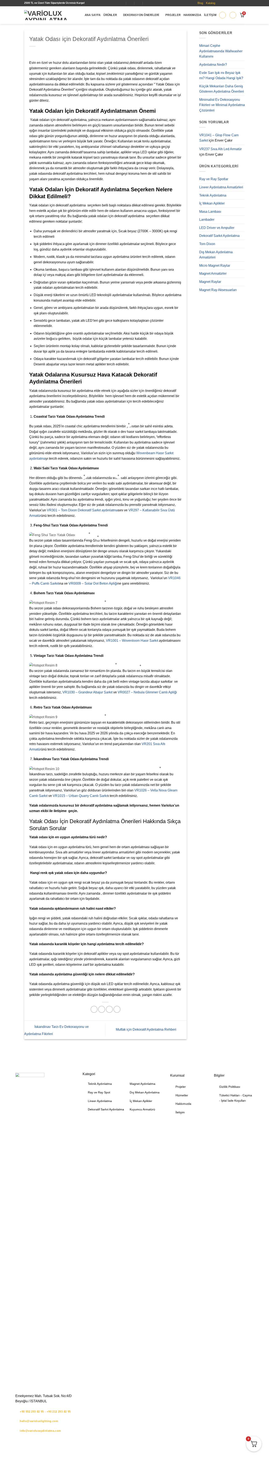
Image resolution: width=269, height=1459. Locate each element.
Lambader (206, 219)
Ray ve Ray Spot (99, 1092)
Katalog (210, 3)
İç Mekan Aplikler (212, 203)
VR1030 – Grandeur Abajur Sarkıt (87, 692)
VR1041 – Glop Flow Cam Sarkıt (219, 137)
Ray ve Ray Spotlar (213, 179)
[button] (222, 15)
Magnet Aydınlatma (142, 1083)
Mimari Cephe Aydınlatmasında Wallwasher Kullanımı (221, 51)
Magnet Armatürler (213, 273)
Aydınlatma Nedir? (213, 64)
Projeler (173, 15)
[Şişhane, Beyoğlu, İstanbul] (122, 3)
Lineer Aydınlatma (100, 1101)
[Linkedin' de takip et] (237, 3)
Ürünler (110, 15)
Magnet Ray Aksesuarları (218, 290)
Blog (200, 3)
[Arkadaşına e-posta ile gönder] (109, 1009)
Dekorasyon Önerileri (141, 15)
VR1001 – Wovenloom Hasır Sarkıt (132, 640)
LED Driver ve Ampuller (216, 228)
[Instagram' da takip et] (223, 3)
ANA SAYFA (92, 15)
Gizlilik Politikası (229, 1086)
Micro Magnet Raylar (214, 265)
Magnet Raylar (210, 281)
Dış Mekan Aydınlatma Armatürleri (216, 254)
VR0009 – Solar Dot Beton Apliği (93, 583)
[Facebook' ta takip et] (219, 3)
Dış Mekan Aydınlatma (145, 1092)
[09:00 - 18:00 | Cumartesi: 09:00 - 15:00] (138, 3)
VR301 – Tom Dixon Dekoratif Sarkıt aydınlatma (82, 510)
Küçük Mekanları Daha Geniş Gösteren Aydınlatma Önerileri (221, 88)
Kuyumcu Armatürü (142, 1109)
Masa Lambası (210, 211)
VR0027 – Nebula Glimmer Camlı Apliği (147, 692)
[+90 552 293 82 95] (147, 3)
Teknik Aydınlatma (212, 195)
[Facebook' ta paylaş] (94, 1009)
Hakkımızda (192, 15)
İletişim (210, 15)
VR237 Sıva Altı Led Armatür (220, 149)
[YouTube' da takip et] (242, 3)
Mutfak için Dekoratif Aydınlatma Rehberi (146, 1029)
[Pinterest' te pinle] (116, 1009)
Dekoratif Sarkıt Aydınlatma (219, 235)
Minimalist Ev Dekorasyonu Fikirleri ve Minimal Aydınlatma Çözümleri (222, 105)
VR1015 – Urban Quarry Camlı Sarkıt (80, 796)
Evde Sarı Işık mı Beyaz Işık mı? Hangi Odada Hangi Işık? (221, 75)
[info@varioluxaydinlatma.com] (130, 3)
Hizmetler (181, 1095)
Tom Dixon (207, 244)
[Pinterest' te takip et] (233, 3)
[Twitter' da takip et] (228, 3)
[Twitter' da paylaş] (101, 1009)
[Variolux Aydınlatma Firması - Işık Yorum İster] (51, 15)
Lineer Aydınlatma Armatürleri (221, 187)
